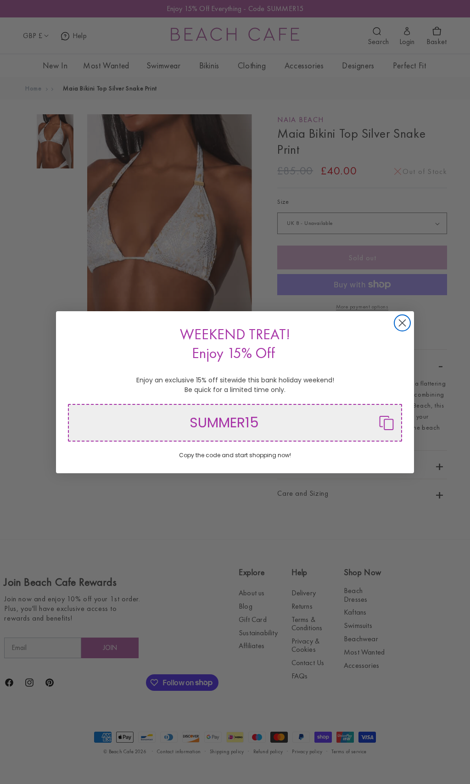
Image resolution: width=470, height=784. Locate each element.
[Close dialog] (402, 323)
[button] (235, 423)
